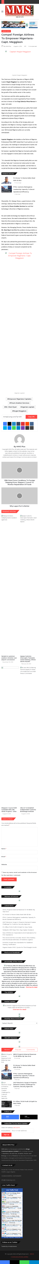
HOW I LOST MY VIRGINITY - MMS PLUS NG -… (11, 1208)
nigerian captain (28, 407)
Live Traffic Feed (12, 1190)
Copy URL (31, 417)
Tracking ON (17, 1237)
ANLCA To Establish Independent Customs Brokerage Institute (28, 809)
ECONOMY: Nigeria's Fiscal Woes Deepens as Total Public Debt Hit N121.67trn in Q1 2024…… (20, 1007)
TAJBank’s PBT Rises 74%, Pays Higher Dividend (18, 930)
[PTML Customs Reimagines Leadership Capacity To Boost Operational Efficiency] (6, 189)
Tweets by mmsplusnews (9, 1246)
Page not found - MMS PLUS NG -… (10, 1198)
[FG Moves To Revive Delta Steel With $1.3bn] (6, 180)
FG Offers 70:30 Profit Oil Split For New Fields (17, 927)
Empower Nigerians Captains (20, 399)
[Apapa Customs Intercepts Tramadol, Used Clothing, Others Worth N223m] (29, 584)
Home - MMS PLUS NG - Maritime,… (11, 1234)
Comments (31, 1050)
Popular (18, 1050)
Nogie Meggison (19, 411)
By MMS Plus (7, 46)
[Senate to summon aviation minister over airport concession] (10, 584)
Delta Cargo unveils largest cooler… (10, 1230)
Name (3, 848)
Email (3, 856)
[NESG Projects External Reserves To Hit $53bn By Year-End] (6, 1058)
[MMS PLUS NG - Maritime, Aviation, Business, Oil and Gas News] (19, 11)
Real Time (11, 1237)
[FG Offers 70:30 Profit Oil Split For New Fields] (6, 1104)
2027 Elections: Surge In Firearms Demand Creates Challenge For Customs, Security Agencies (25, 1084)
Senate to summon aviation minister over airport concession (9, 658)
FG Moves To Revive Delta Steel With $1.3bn (17, 914)
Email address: (6, 1130)
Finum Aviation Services (20, 403)
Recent (7, 1050)
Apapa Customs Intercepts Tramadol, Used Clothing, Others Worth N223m (28, 658)
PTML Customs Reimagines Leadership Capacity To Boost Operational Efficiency (23, 189)
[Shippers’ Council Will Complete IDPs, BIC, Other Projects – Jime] (10, 736)
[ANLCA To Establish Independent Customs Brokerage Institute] (29, 736)
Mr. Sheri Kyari (11, 407)
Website (4, 864)
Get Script (6, 1237)
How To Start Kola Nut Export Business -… (12, 1225)
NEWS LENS (6, 31)
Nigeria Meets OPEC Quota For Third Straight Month (20, 947)
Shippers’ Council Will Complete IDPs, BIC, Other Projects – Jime (9, 809)
